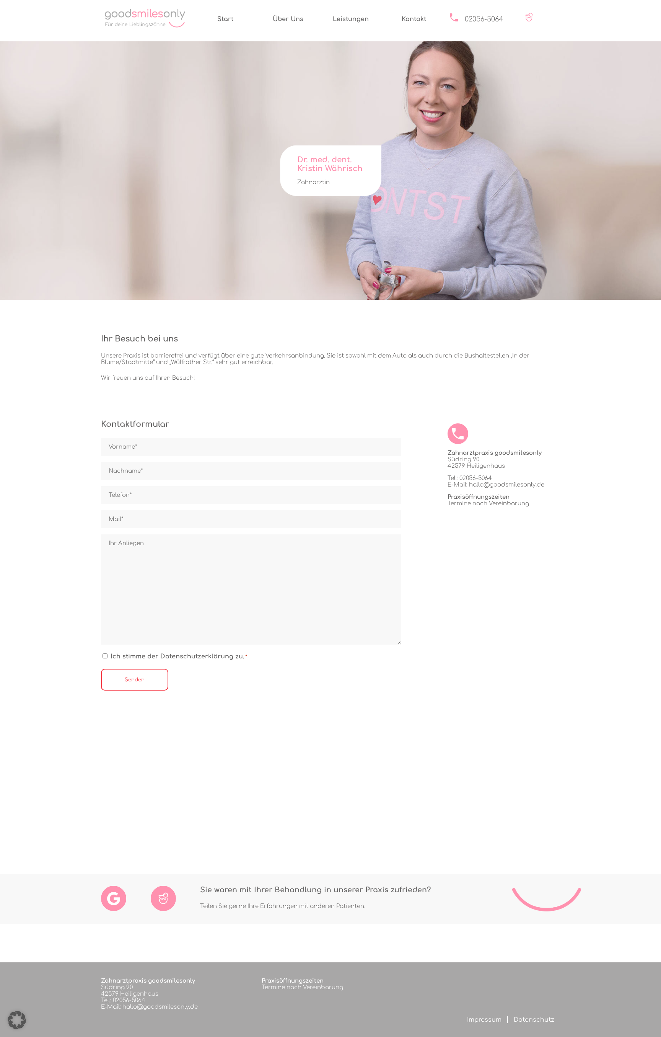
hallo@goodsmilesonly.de (506, 485)
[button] (17, 1020)
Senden (135, 680)
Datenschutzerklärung (196, 656)
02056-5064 (484, 19)
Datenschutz (534, 1019)
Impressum (484, 1019)
